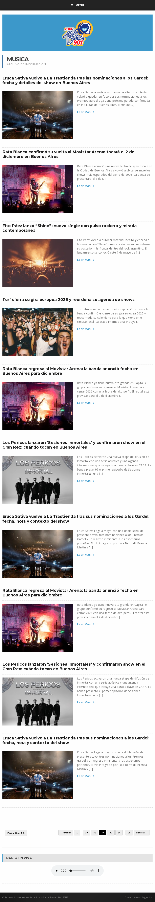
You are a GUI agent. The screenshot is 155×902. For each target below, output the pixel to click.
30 (86, 833)
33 (111, 833)
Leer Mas (84, 112)
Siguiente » (142, 833)
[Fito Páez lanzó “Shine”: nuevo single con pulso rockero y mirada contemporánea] (37, 263)
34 (119, 833)
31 (94, 833)
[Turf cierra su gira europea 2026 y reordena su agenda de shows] (37, 332)
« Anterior (66, 833)
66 (129, 833)
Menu (79, 5)
